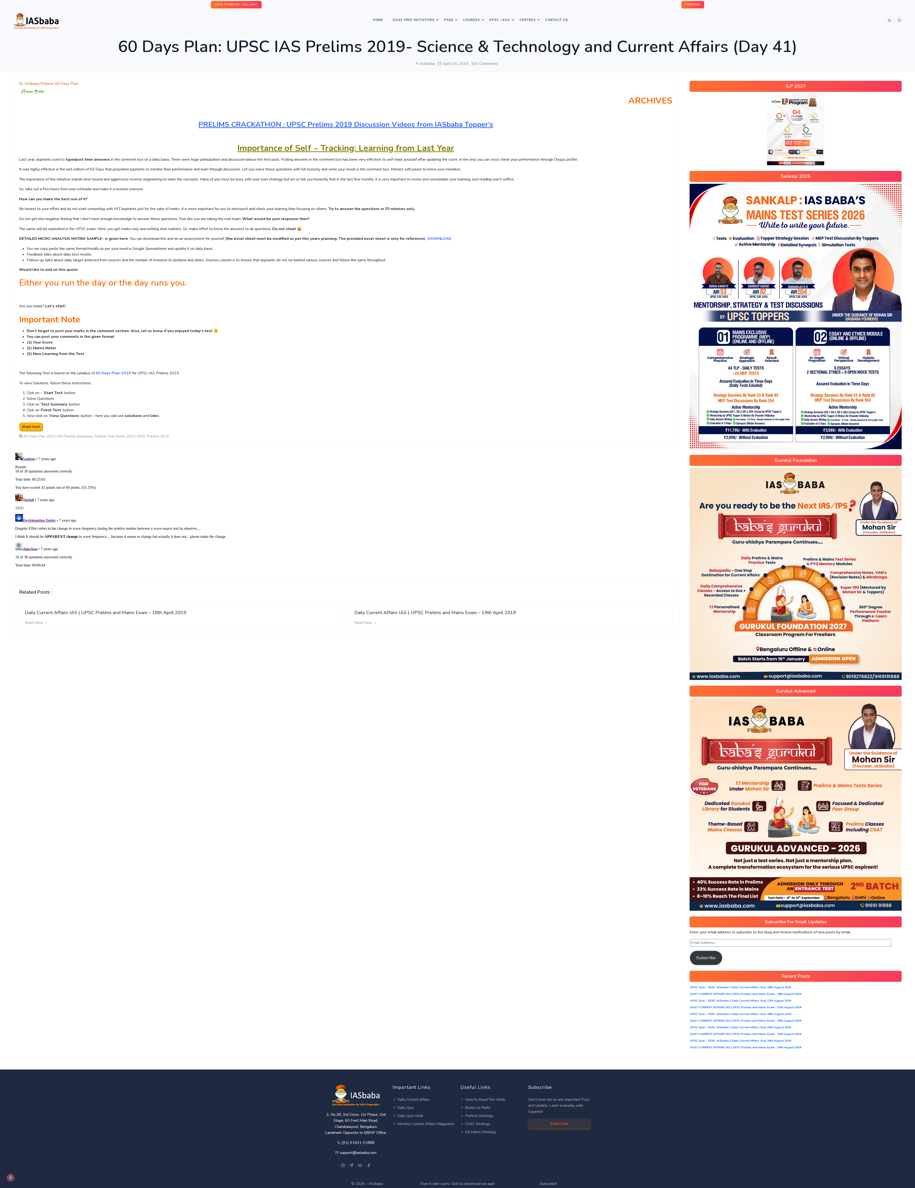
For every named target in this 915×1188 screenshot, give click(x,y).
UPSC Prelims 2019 (153, 436)
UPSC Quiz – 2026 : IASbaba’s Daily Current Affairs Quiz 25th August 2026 (740, 1027)
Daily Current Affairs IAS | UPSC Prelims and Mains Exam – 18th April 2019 (105, 612)
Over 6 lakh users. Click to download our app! (457, 1183)
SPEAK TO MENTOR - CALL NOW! (236, 4)
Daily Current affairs (413, 1099)
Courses (471, 20)
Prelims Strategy (479, 1115)
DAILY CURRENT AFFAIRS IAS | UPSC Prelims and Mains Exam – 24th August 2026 (745, 1047)
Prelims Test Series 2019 (114, 436)
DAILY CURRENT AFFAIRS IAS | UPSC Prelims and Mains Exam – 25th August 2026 (745, 1034)
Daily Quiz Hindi (410, 1115)
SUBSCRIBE (693, 4)
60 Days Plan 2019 (39, 436)
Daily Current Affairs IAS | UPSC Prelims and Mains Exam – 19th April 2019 (435, 612)
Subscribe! (548, 1183)
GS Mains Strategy (480, 1132)
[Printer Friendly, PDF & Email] (32, 91)
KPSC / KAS (499, 20)
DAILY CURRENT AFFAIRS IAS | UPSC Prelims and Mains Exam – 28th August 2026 (745, 994)
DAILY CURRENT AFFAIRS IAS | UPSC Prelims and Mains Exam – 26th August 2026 (745, 1021)
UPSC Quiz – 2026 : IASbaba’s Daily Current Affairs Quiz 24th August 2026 (740, 1041)
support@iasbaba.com (358, 1152)
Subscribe (706, 958)
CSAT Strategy (477, 1123)
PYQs (448, 20)
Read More (34, 622)
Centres (527, 20)
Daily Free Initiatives (414, 20)
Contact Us (556, 20)
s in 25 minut (389, 208)
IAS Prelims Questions (75, 436)
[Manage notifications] (10, 1177)
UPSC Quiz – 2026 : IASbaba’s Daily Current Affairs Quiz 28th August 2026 (740, 987)
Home (378, 20)
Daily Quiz (405, 1107)
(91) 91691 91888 (358, 1142)
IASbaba (376, 1183)
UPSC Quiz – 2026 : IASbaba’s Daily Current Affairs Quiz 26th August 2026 (740, 1014)
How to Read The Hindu (485, 1099)
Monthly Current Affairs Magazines (425, 1123)
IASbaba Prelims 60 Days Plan (51, 83)
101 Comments (484, 63)
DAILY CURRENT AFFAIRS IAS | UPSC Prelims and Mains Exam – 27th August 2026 (745, 1007)
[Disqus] (345, 510)
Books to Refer (478, 1107)
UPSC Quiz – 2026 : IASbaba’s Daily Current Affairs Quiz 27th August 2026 (740, 1001)
